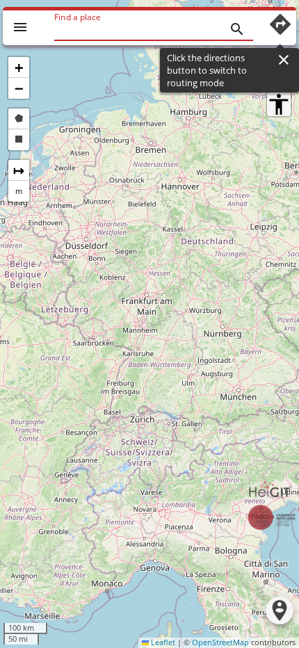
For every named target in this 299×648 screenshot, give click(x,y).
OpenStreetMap (220, 642)
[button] (18, 67)
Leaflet (162, 642)
